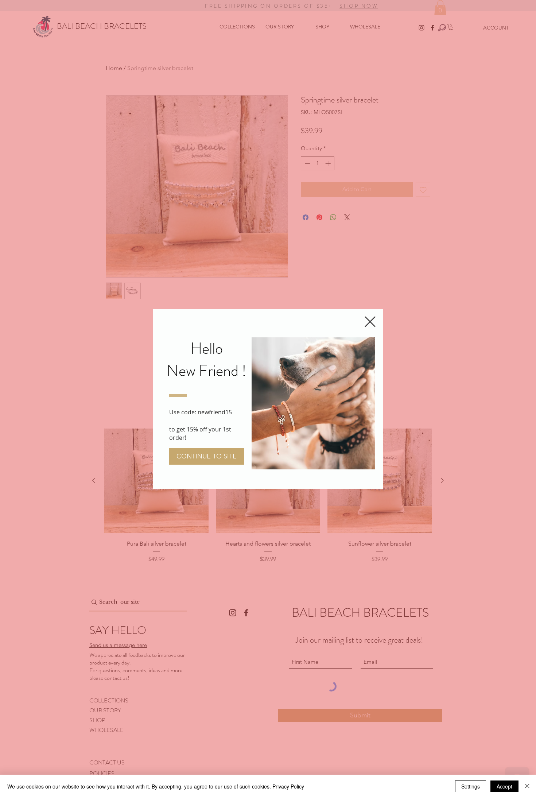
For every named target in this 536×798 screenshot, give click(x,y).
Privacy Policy (288, 786)
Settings (470, 786)
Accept (504, 786)
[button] (370, 321)
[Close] (527, 786)
